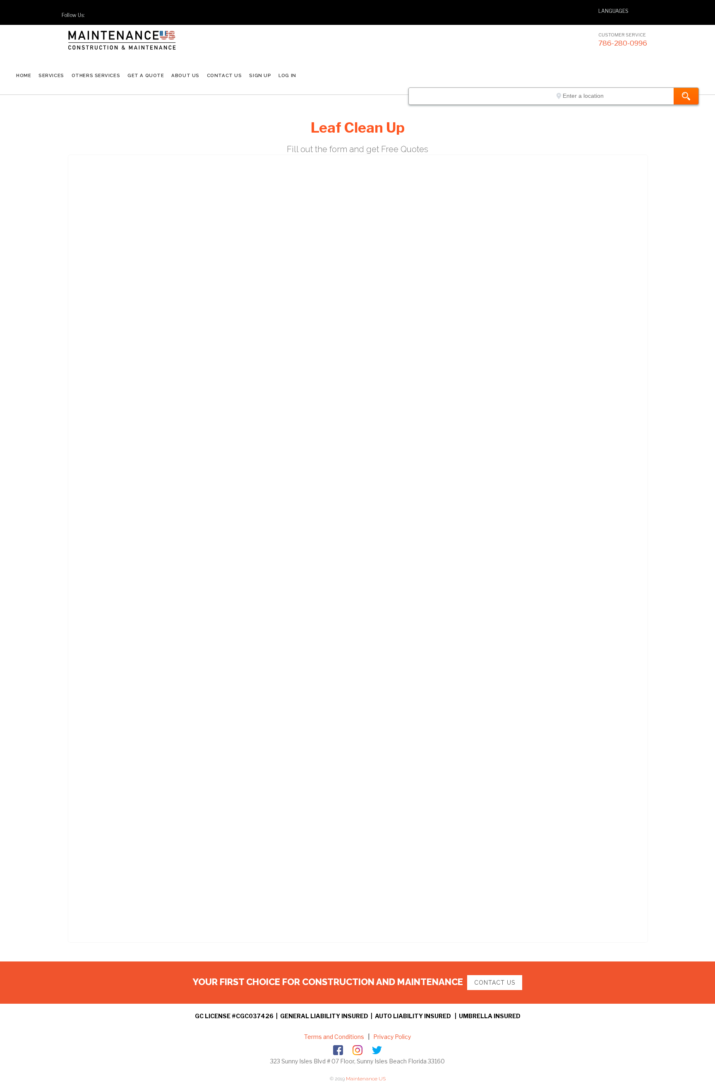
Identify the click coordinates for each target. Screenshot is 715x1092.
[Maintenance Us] (138, 47)
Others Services (96, 75)
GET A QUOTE (145, 75)
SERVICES (51, 75)
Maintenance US (366, 1079)
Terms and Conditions (334, 1036)
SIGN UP (260, 75)
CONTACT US (224, 75)
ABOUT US (185, 75)
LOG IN (287, 75)
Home (23, 75)
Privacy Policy (391, 1036)
